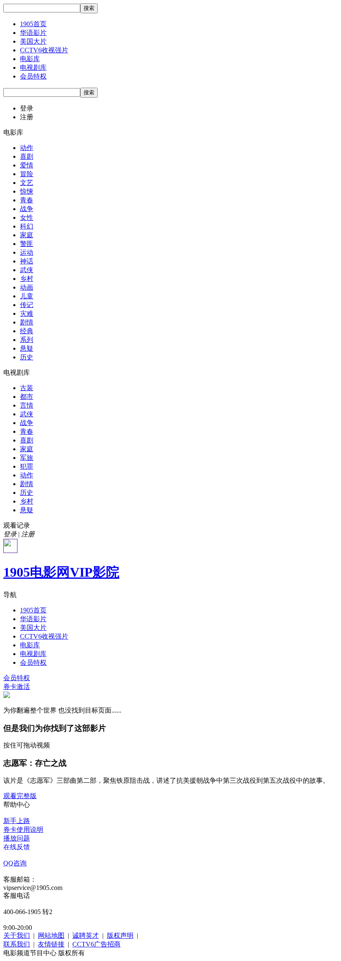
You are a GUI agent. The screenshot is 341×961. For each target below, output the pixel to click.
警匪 (26, 243)
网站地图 (51, 935)
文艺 (26, 182)
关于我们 (16, 935)
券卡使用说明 (23, 829)
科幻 (26, 226)
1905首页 (33, 23)
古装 (26, 387)
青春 (26, 200)
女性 (26, 217)
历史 (26, 357)
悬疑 (26, 348)
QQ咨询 (15, 863)
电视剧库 (33, 67)
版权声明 (120, 935)
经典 (26, 330)
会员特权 (33, 76)
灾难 (26, 313)
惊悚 (26, 191)
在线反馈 (16, 846)
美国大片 (33, 41)
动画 (26, 287)
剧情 (26, 322)
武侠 (26, 269)
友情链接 (51, 944)
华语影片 (33, 32)
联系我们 (16, 944)
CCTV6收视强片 (44, 50)
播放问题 (16, 838)
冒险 (26, 173)
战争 (26, 208)
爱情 (26, 165)
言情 (26, 405)
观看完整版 (20, 795)
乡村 (26, 278)
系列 (26, 339)
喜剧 (26, 156)
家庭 (26, 234)
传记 (26, 304)
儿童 (26, 296)
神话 (26, 261)
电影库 (30, 58)
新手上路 (16, 820)
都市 (26, 396)
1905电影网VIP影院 (61, 572)
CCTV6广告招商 (96, 944)
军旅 (26, 457)
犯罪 (26, 466)
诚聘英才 (85, 935)
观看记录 (16, 525)
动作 (26, 147)
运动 (26, 252)
